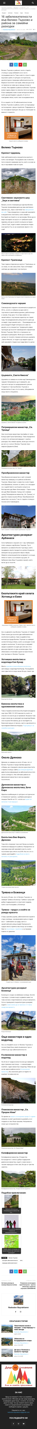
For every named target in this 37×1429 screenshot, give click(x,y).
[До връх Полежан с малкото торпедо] (7, 1353)
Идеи (21, 12)
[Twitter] (16, 65)
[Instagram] (20, 1312)
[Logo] (18, 1387)
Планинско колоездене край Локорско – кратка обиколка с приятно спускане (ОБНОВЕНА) (28, 1285)
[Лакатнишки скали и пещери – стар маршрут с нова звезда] (7, 1329)
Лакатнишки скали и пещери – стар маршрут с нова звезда (24, 1327)
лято (21, 1260)
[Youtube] (24, 1424)
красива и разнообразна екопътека (18, 666)
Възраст (16, 7)
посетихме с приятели (14, 929)
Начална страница (6, 7)
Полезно (16, 12)
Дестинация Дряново (25, 770)
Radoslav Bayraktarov (9, 29)
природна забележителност (9, 1263)
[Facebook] (11, 65)
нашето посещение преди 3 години (22, 1116)
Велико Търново (13, 1258)
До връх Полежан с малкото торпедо (22, 1351)
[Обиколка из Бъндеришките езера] (7, 1342)
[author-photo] (18, 1305)
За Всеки (22, 7)
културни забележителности (10, 1260)
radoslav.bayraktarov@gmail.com (18, 1412)
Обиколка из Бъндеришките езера (23, 1340)
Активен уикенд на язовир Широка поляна (9, 1284)
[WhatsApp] (25, 65)
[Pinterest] (20, 65)
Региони (27, 12)
